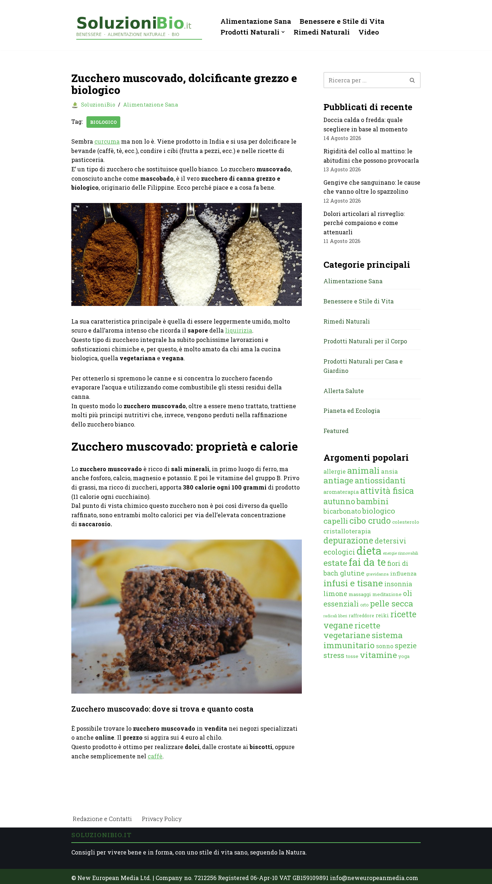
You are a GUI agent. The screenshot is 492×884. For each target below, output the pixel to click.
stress (333, 655)
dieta (369, 551)
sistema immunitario (363, 640)
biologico (103, 122)
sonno (384, 646)
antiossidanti (380, 480)
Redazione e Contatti (102, 818)
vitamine (378, 654)
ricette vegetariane (351, 630)
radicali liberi (335, 615)
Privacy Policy (162, 818)
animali (363, 470)
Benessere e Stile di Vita (342, 21)
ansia (389, 471)
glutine (352, 572)
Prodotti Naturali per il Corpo (365, 341)
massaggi (360, 594)
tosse (352, 656)
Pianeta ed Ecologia (351, 410)
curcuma (107, 141)
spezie (406, 645)
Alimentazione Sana (255, 21)
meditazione (387, 594)
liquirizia (238, 330)
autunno (339, 501)
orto (364, 605)
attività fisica (387, 490)
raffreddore (361, 615)
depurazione (348, 540)
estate (335, 562)
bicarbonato (342, 511)
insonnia (398, 584)
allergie (334, 471)
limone (335, 593)
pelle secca (391, 603)
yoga (404, 656)
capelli (335, 521)
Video (368, 31)
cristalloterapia (347, 531)
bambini (373, 501)
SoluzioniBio (98, 104)
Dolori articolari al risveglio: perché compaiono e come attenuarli (363, 223)
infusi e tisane (353, 583)
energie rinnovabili (400, 553)
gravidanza (377, 574)
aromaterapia (341, 491)
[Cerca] (412, 80)
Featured (336, 430)
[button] (283, 32)
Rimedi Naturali (322, 31)
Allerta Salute (343, 390)
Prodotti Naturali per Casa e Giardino (363, 365)
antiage (338, 480)
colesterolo (405, 522)
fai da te (367, 561)
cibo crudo (370, 520)
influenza (403, 573)
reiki (382, 615)
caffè (155, 756)
